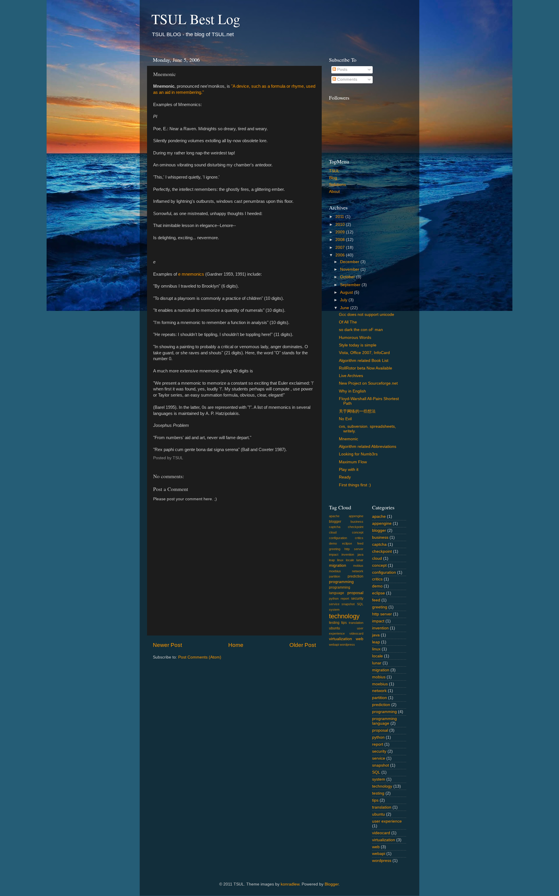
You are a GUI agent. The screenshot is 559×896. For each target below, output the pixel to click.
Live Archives (351, 376)
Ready (345, 477)
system (334, 609)
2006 (340, 255)
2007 (340, 247)
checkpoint (355, 527)
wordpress (347, 644)
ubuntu (334, 628)
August (347, 292)
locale (350, 560)
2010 (340, 224)
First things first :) (355, 485)
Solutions (337, 184)
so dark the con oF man (361, 330)
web (359, 639)
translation (356, 622)
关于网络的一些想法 (357, 411)
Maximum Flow (353, 462)
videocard (356, 633)
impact (333, 554)
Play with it (348, 469)
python (334, 598)
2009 (340, 232)
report (345, 598)
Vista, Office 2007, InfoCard (364, 353)
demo (333, 543)
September (351, 285)
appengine (356, 516)
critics (359, 538)
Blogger (332, 884)
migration (337, 565)
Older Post (302, 645)
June (345, 308)
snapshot (348, 604)
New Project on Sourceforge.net (368, 383)
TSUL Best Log (195, 18)
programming (341, 582)
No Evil (345, 419)
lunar (359, 560)
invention (348, 554)
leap (332, 560)
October (348, 277)
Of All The (348, 322)
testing (334, 623)
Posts (341, 69)
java (360, 554)
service (334, 604)
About (334, 191)
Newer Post (167, 645)
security (357, 598)
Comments (346, 79)
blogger (335, 522)
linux (340, 560)
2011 (340, 216)
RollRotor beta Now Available (365, 368)
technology (344, 616)
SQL (360, 604)
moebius (335, 571)
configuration (338, 538)
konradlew (290, 884)
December (350, 262)
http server (353, 549)
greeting (334, 549)
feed (360, 543)
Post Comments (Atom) (199, 657)
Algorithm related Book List (363, 360)
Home (235, 645)
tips (344, 623)
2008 (340, 239)
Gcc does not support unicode (366, 314)
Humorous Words (355, 337)
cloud (333, 532)
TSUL (334, 171)
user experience (387, 821)
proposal (355, 593)
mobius (358, 565)
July (344, 300)
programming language (384, 721)
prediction (355, 576)
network (357, 571)
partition (334, 576)
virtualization (340, 639)
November (350, 269)
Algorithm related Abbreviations (367, 446)
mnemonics (193, 274)
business (357, 521)
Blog (333, 178)
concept (357, 532)
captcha (334, 527)
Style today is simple (357, 345)
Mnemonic (348, 439)
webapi (334, 644)
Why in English (352, 391)
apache (334, 516)
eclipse (347, 543)
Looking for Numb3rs (358, 454)
